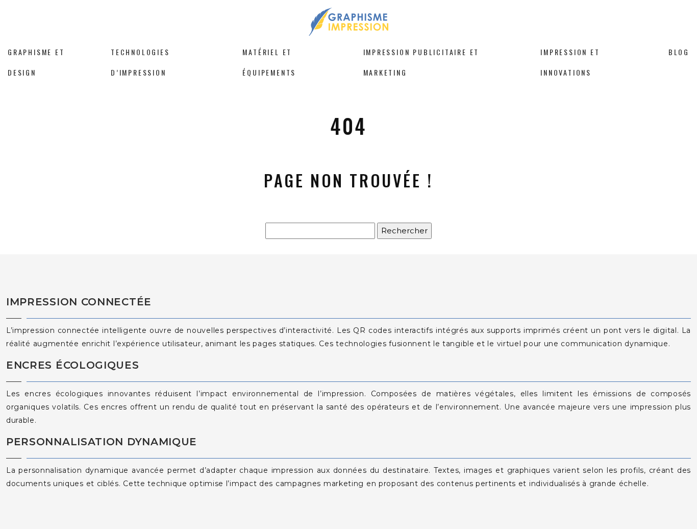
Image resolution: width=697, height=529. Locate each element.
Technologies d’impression (140, 62)
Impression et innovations (570, 62)
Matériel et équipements (269, 62)
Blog (678, 51)
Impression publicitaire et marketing (421, 62)
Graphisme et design (36, 62)
